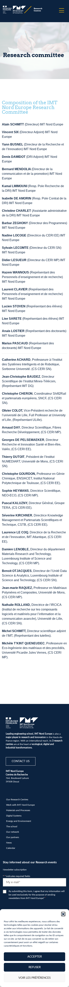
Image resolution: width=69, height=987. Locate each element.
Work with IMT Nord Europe (20, 805)
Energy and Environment (18, 821)
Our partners (12, 837)
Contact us (21, 761)
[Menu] (61, 10)
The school (11, 826)
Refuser (35, 967)
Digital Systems (13, 816)
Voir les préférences (34, 977)
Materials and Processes (18, 810)
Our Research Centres (17, 799)
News (9, 843)
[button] (63, 914)
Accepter (34, 956)
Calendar (10, 848)
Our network (12, 832)
